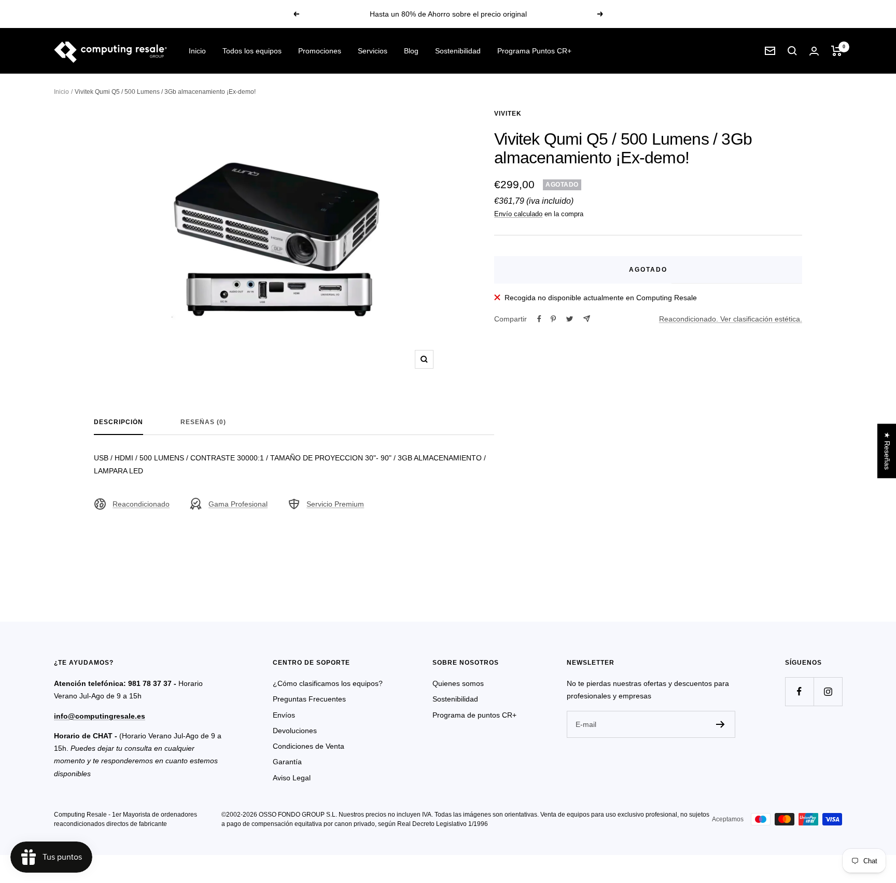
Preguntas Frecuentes (309, 699)
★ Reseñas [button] (887, 451)
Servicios (372, 51)
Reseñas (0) (203, 422)
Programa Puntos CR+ (534, 51)
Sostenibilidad (458, 51)
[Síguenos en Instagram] (828, 691)
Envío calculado (518, 214)
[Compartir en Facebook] (539, 319)
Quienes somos (458, 683)
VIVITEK (508, 113)
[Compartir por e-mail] (586, 318)
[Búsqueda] (792, 50)
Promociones (319, 51)
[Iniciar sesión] (814, 51)
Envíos (284, 715)
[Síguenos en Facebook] (799, 691)
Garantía (287, 762)
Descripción (118, 422)
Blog (411, 51)
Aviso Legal (292, 778)
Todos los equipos (252, 51)
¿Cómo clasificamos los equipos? (328, 683)
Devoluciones (295, 730)
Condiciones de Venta (308, 746)
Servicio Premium (335, 504)
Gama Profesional (238, 504)
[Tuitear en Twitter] (569, 319)
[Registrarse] (720, 724)
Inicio (197, 51)
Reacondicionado (141, 504)
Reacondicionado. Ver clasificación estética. (730, 319)
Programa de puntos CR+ (474, 715)
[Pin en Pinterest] (553, 319)
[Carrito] (836, 51)
